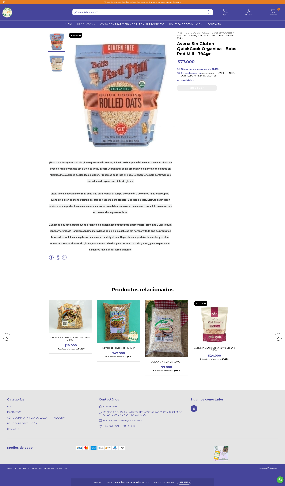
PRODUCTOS (85, 24)
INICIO (68, 24)
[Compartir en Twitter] (58, 258)
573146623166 (110, 406)
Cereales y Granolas (222, 33)
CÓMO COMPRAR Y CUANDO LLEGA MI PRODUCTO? (132, 24)
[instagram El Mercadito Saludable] (4, 2)
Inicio (179, 33)
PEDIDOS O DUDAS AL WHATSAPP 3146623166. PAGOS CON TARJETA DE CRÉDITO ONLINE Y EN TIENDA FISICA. (142, 413)
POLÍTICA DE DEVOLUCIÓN (186, 24)
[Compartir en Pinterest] (64, 258)
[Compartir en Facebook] (51, 258)
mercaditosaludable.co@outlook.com (122, 420)
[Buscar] (208, 12)
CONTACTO (214, 24)
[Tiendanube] (268, 468)
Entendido (184, 482)
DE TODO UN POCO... (197, 33)
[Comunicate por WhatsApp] (280, 479)
